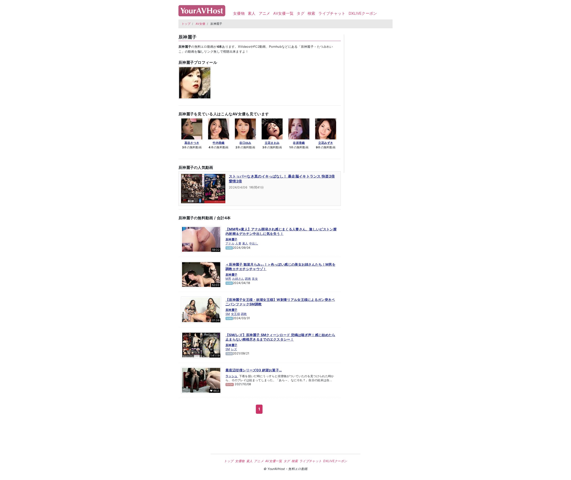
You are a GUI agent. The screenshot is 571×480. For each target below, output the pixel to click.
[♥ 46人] (201, 380)
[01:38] (201, 309)
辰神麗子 (231, 239)
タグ (300, 13)
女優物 (239, 13)
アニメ (264, 13)
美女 (255, 278)
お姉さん (238, 278)
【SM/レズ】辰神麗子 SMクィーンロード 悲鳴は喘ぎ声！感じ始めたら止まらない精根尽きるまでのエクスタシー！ (280, 337)
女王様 (235, 314)
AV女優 (200, 23)
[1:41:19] (201, 345)
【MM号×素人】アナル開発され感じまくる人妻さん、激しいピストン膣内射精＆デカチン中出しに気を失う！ (281, 231)
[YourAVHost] (201, 10)
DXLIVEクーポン (363, 13)
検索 (311, 13)
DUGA (229, 384)
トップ (186, 23)
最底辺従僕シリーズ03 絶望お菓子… (254, 370)
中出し (253, 243)
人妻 (238, 243)
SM (228, 314)
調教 (248, 278)
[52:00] (201, 274)
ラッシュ (232, 376)
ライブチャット (331, 13)
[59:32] (201, 239)
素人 (252, 13)
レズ (234, 349)
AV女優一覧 (283, 13)
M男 (228, 278)
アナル (230, 243)
